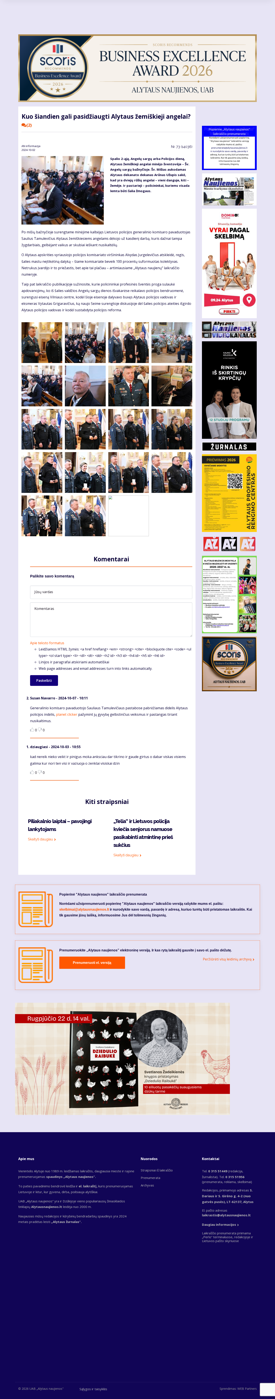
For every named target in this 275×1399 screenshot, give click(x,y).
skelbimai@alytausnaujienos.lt (84, 909)
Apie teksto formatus (47, 643)
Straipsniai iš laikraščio (157, 1170)
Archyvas (147, 1185)
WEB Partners (247, 1389)
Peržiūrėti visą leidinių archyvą (227, 959)
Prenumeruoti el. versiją (92, 963)
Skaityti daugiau (40, 839)
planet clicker (66, 714)
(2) (29, 125)
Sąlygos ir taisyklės (93, 1389)
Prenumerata (150, 1178)
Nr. (181, 147)
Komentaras (44, 608)
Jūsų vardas (43, 591)
